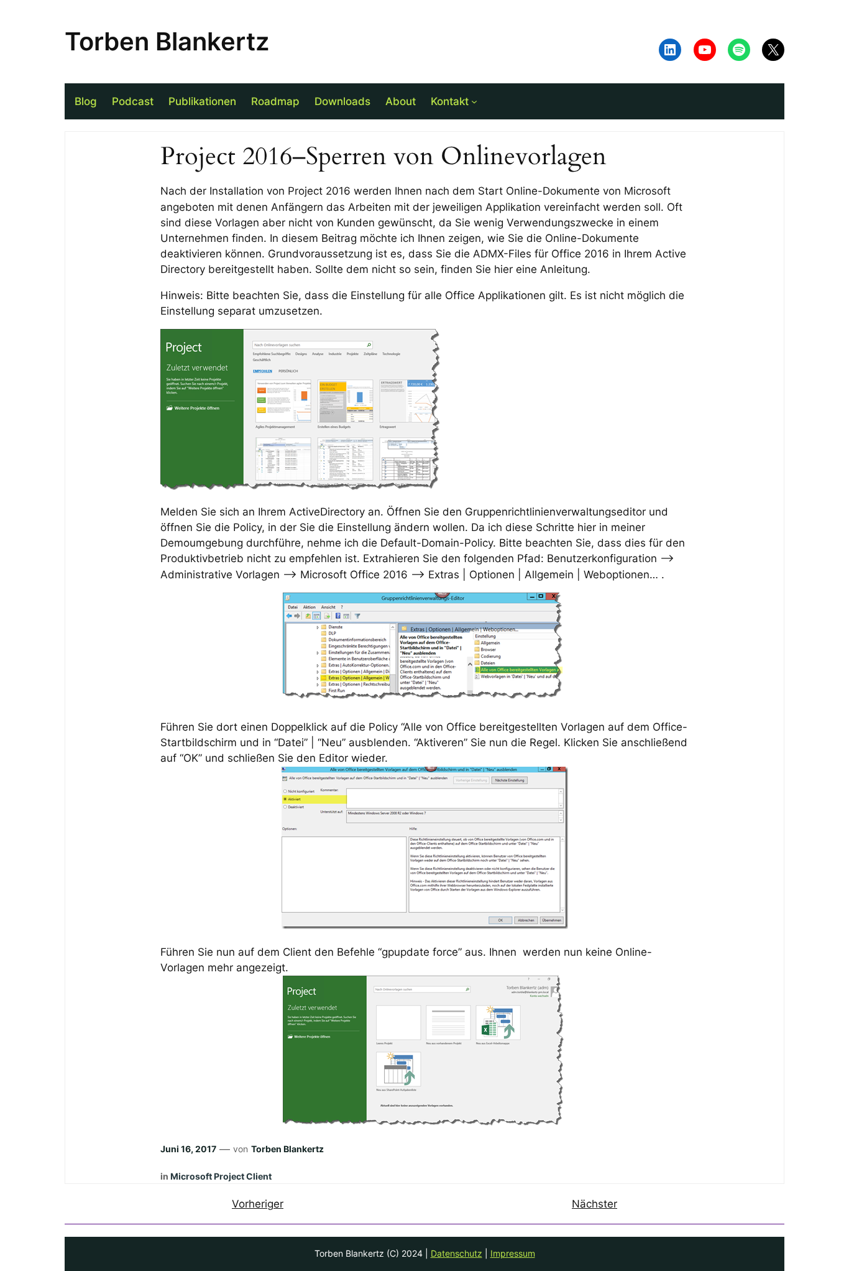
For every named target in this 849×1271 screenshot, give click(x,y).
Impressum (512, 1253)
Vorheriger (257, 1204)
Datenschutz (456, 1253)
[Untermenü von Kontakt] (474, 101)
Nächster (594, 1204)
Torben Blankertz (167, 41)
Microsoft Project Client (221, 1176)
